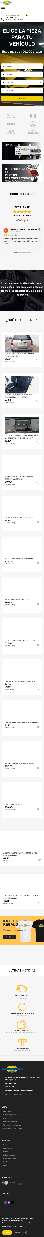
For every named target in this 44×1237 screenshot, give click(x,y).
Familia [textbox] (10, 82)
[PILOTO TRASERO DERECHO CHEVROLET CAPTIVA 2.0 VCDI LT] (22, 343)
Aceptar (7, 1232)
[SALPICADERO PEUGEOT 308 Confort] (22, 548)
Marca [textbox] (9, 66)
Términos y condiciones (12, 1125)
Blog (5, 1165)
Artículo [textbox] (11, 91)
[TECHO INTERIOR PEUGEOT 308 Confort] (22, 589)
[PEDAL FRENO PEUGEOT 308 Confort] (22, 507)
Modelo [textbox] (10, 74)
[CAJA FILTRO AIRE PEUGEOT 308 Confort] (22, 630)
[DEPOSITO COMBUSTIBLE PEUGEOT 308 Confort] (22, 671)
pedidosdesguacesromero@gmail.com (20, 1090)
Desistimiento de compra (12, 1128)
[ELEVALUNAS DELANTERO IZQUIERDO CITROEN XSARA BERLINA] (22, 466)
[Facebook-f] (5, 1202)
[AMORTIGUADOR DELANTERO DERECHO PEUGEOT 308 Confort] (22, 843)
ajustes (20, 1226)
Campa (6, 1152)
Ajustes (17, 1232)
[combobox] (22, 66)
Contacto (6, 1162)
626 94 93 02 (11, 18)
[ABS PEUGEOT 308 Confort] (22, 794)
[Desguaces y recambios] (11, 2)
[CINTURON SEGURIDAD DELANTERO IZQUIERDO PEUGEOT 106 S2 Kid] (22, 384)
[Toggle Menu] (3, 8)
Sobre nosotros (9, 1155)
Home (5, 1145)
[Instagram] (9, 1202)
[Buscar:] (18, 20)
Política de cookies (10, 1122)
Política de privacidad (11, 1115)
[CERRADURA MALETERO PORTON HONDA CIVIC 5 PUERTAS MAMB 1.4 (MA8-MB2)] (22, 425)
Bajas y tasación (9, 1159)
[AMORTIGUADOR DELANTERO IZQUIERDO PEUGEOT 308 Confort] (22, 885)
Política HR (7, 1111)
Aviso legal (7, 1118)
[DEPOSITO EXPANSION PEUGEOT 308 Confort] (22, 712)
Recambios (7, 1148)
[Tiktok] (12, 1202)
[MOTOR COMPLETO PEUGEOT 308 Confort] (22, 753)
